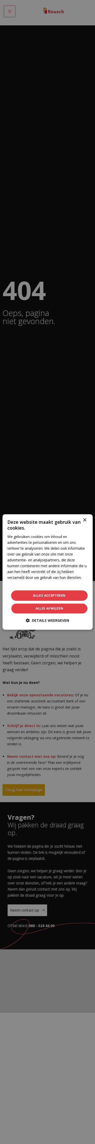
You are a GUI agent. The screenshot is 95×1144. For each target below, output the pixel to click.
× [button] (84, 520)
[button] (47, 621)
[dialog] (47, 572)
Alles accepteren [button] (49, 595)
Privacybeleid (17, 583)
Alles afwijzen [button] (49, 608)
